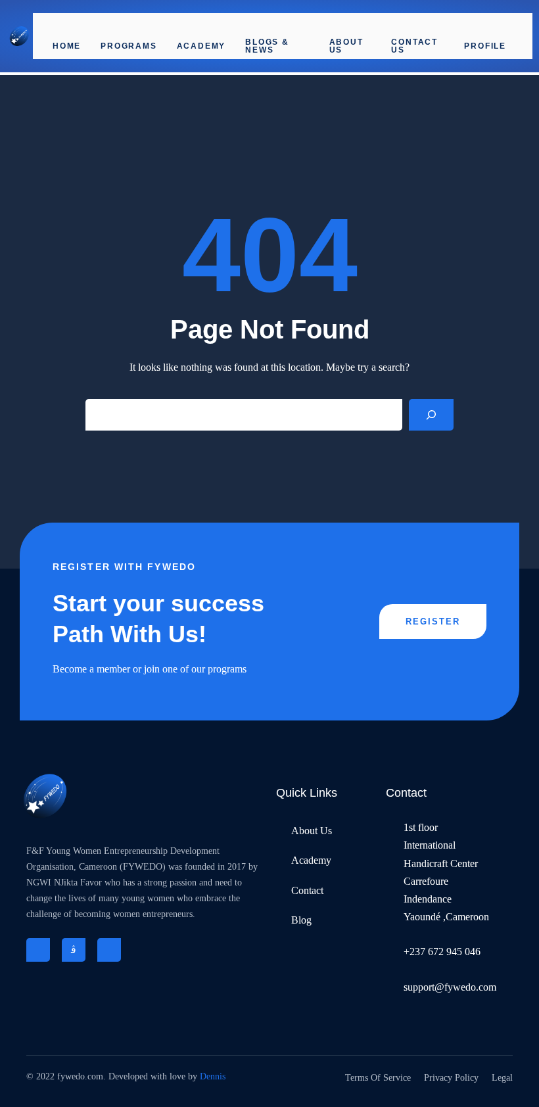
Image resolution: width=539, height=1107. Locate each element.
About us (346, 46)
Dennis (212, 1076)
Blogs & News (267, 46)
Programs (128, 46)
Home (67, 46)
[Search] (431, 415)
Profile (485, 46)
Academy (201, 46)
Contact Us (414, 46)
